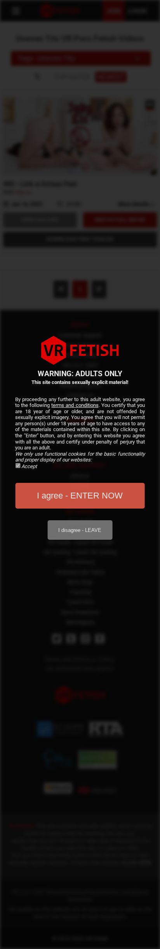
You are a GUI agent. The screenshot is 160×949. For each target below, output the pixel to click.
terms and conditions (74, 405)
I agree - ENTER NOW (80, 495)
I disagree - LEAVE (79, 530)
